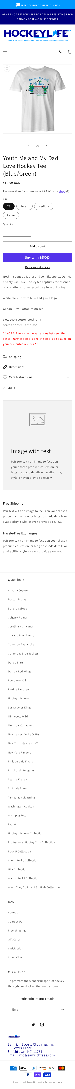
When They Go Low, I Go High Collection (34, 887)
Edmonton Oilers (19, 680)
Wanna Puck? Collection (23, 878)
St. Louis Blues (17, 788)
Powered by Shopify (53, 1082)
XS (8, 206)
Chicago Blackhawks (21, 635)
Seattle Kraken (17, 779)
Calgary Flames (18, 617)
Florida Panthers (19, 689)
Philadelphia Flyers (20, 761)
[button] (5, 51)
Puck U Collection (19, 851)
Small (24, 206)
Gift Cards (14, 939)
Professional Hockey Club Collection (31, 842)
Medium (43, 206)
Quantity (8, 224)
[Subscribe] (62, 1009)
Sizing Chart (15, 957)
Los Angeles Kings (19, 707)
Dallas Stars (15, 662)
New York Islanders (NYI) (24, 743)
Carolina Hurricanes (21, 626)
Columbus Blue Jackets (23, 653)
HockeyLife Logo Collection (25, 833)
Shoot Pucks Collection (23, 860)
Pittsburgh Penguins (21, 770)
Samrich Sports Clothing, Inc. (32, 1082)
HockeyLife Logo (18, 698)
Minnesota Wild (18, 716)
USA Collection (17, 869)
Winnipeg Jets (17, 815)
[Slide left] (28, 145)
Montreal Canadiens (21, 725)
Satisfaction (15, 948)
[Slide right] (46, 145)
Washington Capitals (21, 806)
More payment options (37, 266)
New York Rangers (19, 752)
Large (11, 215)
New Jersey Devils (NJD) (23, 734)
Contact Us (15, 921)
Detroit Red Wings (19, 671)
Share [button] (11, 387)
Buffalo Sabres (17, 608)
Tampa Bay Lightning (21, 797)
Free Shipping (17, 930)
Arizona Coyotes (18, 590)
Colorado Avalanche (21, 644)
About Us (14, 912)
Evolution (14, 824)
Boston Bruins (17, 599)
